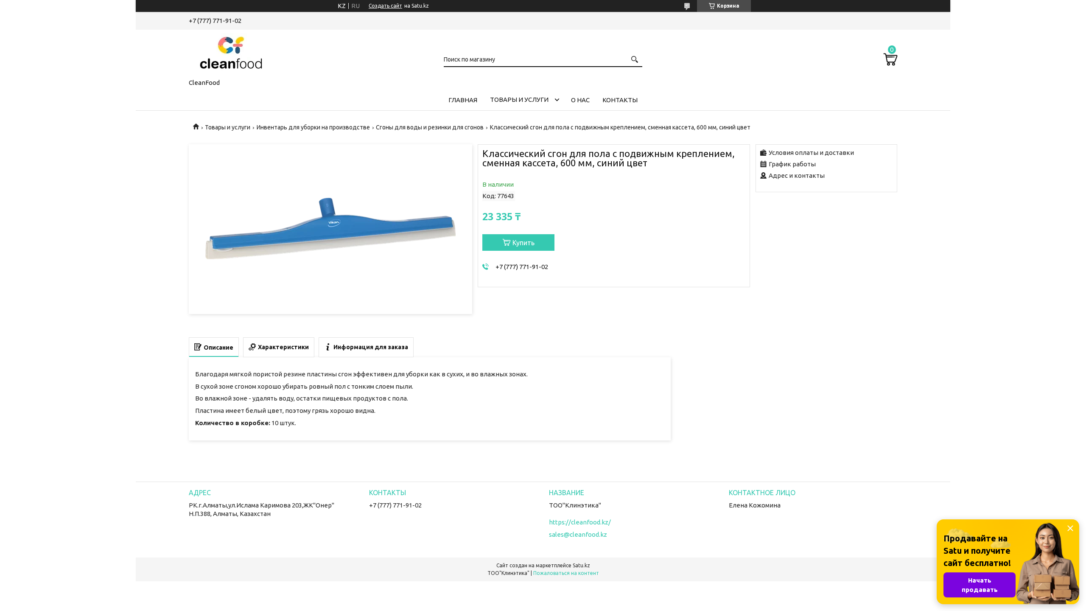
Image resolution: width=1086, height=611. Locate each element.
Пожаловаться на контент (566, 573)
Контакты (620, 100)
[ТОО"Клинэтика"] (231, 53)
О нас (580, 100)
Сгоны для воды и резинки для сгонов (430, 127)
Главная (462, 100)
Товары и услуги (519, 99)
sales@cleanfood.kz (578, 534)
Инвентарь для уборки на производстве (313, 127)
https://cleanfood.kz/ (580, 522)
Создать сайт (385, 5)
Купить (523, 243)
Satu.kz (581, 565)
